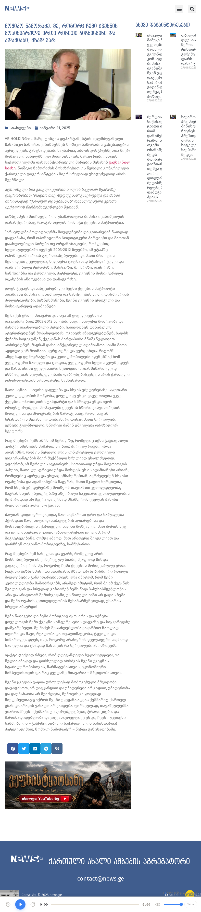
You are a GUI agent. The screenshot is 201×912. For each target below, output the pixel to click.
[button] (179, 9)
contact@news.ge (100, 878)
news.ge (56, 895)
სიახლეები (20, 127)
